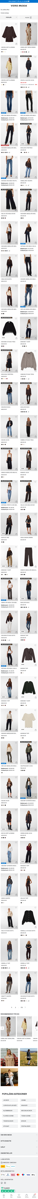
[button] (9, 34)
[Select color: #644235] (26, 152)
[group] (8, 1030)
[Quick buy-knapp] (16, 43)
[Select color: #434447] (2, 902)
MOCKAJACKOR (26, 1110)
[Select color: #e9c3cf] (5, 378)
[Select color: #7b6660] (24, 51)
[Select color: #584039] (2, 705)
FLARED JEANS (8, 1116)
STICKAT (6, 1126)
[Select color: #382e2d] (2, 51)
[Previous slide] (2, 1028)
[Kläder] (9, 1057)
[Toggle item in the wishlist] (16, 24)
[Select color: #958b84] (24, 87)
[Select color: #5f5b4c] (26, 87)
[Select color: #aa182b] (23, 51)
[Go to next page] (25, 1007)
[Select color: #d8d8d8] (26, 378)
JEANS (23, 1100)
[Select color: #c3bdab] (21, 51)
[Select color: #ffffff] (3, 772)
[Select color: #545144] (21, 770)
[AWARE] (28, 1057)
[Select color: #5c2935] (3, 346)
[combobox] (9, 17)
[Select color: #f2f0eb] (5, 51)
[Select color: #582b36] (5, 705)
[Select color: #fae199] (3, 378)
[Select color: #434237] (2, 772)
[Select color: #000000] (26, 51)
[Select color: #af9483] (3, 705)
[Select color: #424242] (24, 411)
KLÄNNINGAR (7, 1110)
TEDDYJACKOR (8, 1121)
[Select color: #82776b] (23, 185)
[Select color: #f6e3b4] (3, 51)
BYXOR (23, 1121)
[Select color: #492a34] (5, 218)
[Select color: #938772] (26, 346)
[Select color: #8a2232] (7, 378)
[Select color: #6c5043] (23, 935)
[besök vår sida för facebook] (2, 1183)
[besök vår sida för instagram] (5, 1183)
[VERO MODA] (19, 6)
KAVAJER (24, 1105)
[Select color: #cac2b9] (3, 902)
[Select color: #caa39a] (23, 444)
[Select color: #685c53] (21, 444)
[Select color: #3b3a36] (23, 87)
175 (22, 1007)
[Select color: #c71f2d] (24, 639)
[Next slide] (35, 1028)
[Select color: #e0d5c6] (23, 672)
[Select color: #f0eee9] (24, 444)
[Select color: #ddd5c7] (7, 640)
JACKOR (6, 1100)
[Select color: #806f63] (3, 152)
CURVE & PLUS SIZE (10, 1105)
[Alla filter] (28, 17)
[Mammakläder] (9, 1077)
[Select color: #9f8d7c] (3, 444)
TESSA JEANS (25, 1116)
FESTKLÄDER (25, 1126)
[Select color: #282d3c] (7, 152)
